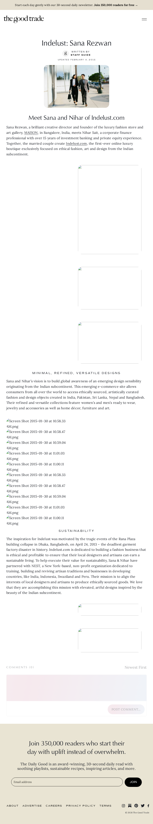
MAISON (31, 132)
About (13, 806)
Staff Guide (81, 55)
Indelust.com (76, 143)
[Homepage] (24, 19)
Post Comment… (126, 709)
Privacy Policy (81, 806)
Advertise (32, 806)
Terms (105, 806)
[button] (41, 477)
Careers (54, 806)
